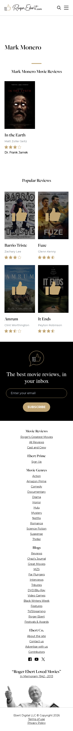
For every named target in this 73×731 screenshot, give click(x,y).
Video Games (36, 595)
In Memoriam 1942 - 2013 (36, 676)
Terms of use (36, 719)
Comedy (36, 486)
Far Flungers (36, 574)
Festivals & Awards (37, 622)
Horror (36, 502)
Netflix (36, 518)
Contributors (36, 652)
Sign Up (36, 461)
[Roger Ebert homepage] (23, 8)
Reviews (36, 553)
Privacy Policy (37, 723)
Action (36, 476)
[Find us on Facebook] (30, 659)
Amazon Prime (36, 481)
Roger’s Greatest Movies (36, 437)
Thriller (36, 539)
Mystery (36, 513)
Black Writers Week (36, 600)
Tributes (36, 585)
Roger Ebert (36, 616)
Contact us (36, 641)
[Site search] (59, 8)
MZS (37, 569)
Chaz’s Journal (36, 558)
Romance (36, 523)
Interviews (36, 579)
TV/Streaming (36, 611)
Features (36, 606)
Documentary (36, 492)
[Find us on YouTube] (37, 659)
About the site (36, 636)
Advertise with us (36, 646)
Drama (36, 497)
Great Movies (36, 564)
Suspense (36, 534)
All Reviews (36, 442)
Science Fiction (36, 528)
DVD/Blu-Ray (36, 590)
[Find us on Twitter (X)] (43, 659)
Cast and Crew (36, 447)
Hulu (37, 507)
